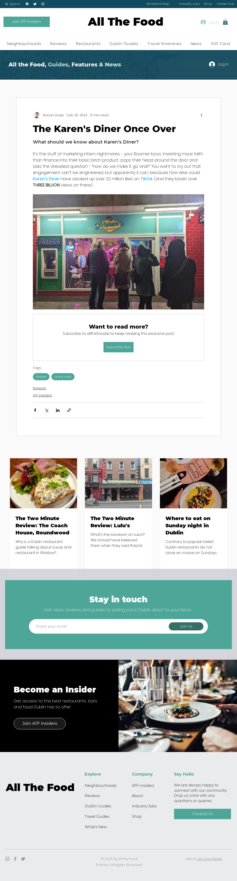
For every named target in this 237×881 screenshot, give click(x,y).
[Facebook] (27, 4)
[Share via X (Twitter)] (46, 410)
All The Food (125, 21)
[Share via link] (69, 410)
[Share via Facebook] (35, 410)
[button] (12, 4)
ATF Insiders (42, 395)
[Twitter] (35, 4)
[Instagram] (43, 4)
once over (63, 376)
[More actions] (201, 115)
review (41, 376)
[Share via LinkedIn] (58, 410)
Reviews (39, 388)
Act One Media (210, 859)
